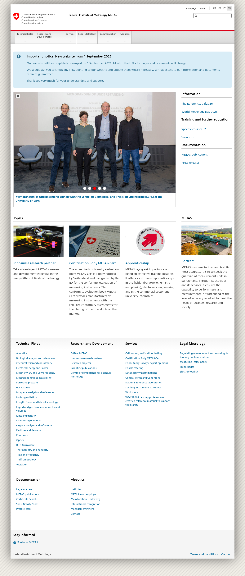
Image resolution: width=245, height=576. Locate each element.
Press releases (190, 162)
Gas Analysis (23, 387)
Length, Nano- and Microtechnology (37, 402)
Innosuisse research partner (34, 263)
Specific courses (191, 129)
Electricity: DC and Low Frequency (35, 372)
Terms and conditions (204, 554)
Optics (20, 439)
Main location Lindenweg (85, 499)
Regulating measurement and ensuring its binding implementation (204, 355)
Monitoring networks (28, 420)
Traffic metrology (26, 459)
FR (219, 8)
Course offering (134, 367)
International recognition (85, 503)
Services (70, 33)
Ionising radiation (26, 397)
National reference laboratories (143, 382)
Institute (76, 489)
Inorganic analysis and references (35, 392)
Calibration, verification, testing (143, 353)
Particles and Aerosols (28, 430)
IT (224, 8)
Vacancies (187, 137)
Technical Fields (25, 33)
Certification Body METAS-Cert (92, 263)
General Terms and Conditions (142, 377)
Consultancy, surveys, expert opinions (146, 362)
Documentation (108, 33)
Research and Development (44, 35)
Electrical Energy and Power (32, 367)
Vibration (21, 464)
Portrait (187, 261)
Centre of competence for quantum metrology (91, 374)
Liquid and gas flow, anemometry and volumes (38, 408)
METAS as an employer (84, 494)
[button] (196, 15)
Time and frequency (27, 454)
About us (125, 33)
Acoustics (21, 353)
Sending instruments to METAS (143, 387)
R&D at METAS (79, 353)
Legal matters (24, 489)
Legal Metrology (87, 33)
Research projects (81, 362)
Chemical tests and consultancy (34, 362)
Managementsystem (82, 508)
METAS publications (194, 154)
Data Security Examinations (141, 372)
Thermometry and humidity (32, 449)
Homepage (190, 8)
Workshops (131, 392)
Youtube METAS (27, 542)
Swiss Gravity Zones (27, 503)
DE (214, 8)
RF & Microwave (25, 444)
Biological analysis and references (35, 358)
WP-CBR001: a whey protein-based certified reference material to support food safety (147, 401)
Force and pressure (27, 382)
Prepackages (187, 366)
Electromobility (189, 371)
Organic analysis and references (34, 425)
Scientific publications (83, 367)
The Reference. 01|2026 (197, 103)
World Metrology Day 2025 (199, 111)
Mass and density (26, 415)
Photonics (22, 435)
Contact (203, 8)
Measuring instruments (193, 361)
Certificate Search (26, 499)
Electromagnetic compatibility (33, 377)
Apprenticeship (137, 263)
